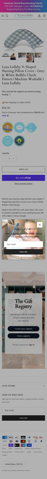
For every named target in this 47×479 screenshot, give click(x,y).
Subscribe (23, 252)
